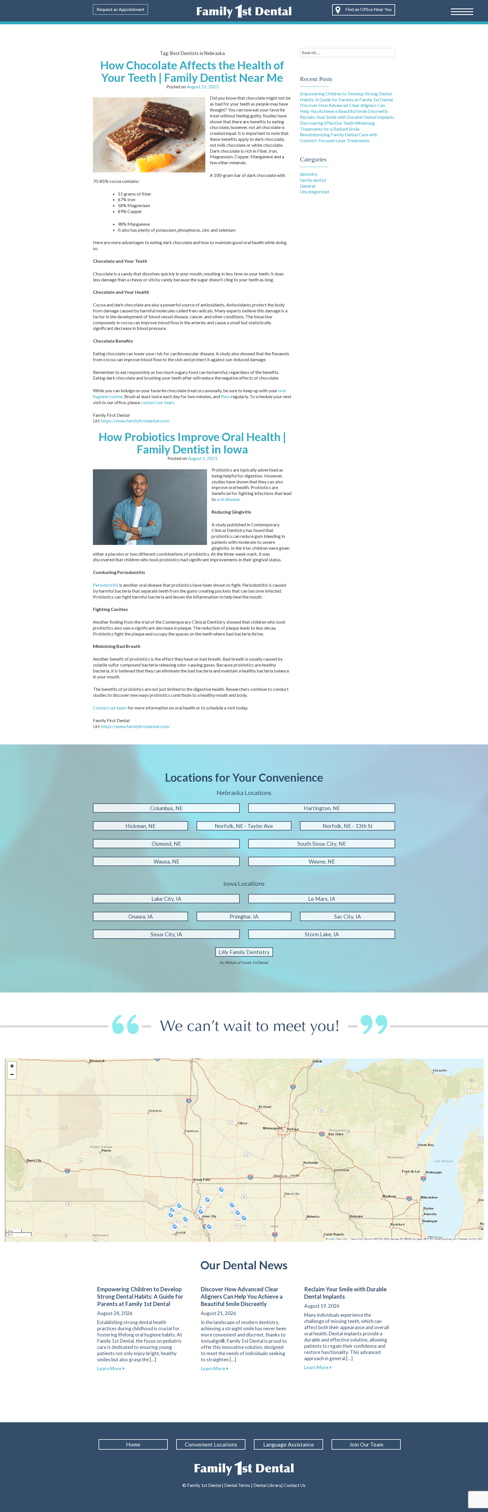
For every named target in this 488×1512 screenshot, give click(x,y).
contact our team (157, 402)
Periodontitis (105, 585)
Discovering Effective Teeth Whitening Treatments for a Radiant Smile (337, 126)
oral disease (228, 499)
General (307, 186)
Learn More (111, 1368)
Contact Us (294, 1485)
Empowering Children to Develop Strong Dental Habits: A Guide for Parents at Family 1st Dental (346, 96)
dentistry (308, 174)
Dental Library (267, 1485)
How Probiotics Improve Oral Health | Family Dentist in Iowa (192, 443)
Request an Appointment (120, 9)
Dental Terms (237, 1485)
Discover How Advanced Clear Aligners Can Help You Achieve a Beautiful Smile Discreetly (344, 108)
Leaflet (331, 1238)
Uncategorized (314, 191)
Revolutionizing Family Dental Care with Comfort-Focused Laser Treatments (338, 137)
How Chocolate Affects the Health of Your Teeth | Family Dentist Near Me (192, 71)
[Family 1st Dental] (244, 10)
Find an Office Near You (368, 9)
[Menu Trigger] (462, 11)
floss (225, 396)
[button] (179, 1208)
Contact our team (110, 707)
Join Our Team (366, 1444)
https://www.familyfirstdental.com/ (135, 420)
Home (133, 1444)
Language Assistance (288, 1444)
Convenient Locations (211, 1444)
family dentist (313, 180)
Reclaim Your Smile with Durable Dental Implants (347, 117)
